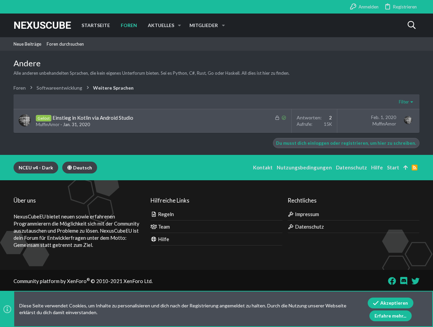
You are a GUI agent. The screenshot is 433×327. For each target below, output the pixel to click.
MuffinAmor (48, 124)
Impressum (306, 214)
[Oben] (405, 167)
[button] (179, 25)
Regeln (165, 214)
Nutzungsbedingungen (304, 167)
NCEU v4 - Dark (36, 167)
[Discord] (403, 281)
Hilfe (163, 239)
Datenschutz (309, 227)
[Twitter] (415, 281)
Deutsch (82, 167)
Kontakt (263, 167)
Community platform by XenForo (83, 281)
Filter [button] (404, 101)
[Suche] (411, 25)
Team (163, 227)
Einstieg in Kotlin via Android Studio (92, 118)
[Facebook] (392, 281)
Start (393, 167)
